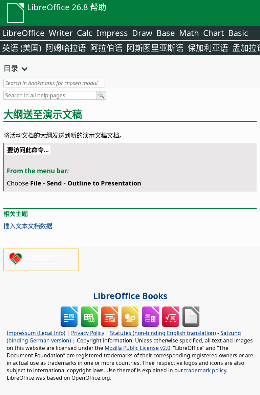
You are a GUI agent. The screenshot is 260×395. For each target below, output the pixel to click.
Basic (238, 32)
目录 (10, 68)
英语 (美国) (21, 47)
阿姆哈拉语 (65, 47)
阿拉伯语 (106, 47)
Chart (213, 32)
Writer (61, 32)
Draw (142, 32)
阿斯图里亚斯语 (155, 47)
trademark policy (205, 370)
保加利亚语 (208, 47)
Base (165, 32)
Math (189, 32)
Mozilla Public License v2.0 (137, 348)
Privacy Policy (87, 333)
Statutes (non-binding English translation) (163, 333)
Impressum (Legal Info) (36, 333)
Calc (84, 32)
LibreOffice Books (130, 295)
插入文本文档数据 (27, 225)
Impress (112, 32)
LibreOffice (23, 32)
